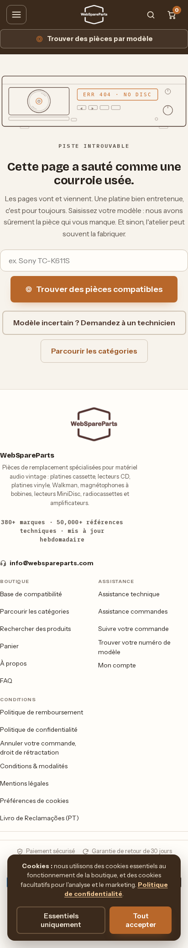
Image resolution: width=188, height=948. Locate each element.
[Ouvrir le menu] (16, 14)
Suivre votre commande (133, 628)
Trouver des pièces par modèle (100, 39)
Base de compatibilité (31, 594)
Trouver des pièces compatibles (99, 289)
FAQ (6, 680)
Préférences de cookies (34, 800)
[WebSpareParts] (94, 14)
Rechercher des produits (35, 628)
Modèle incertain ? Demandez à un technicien (94, 322)
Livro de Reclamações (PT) (39, 818)
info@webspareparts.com (52, 563)
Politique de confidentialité (39, 729)
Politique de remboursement (41, 712)
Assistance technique (129, 594)
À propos (13, 663)
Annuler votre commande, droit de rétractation (38, 748)
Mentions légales (24, 783)
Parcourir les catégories (94, 350)
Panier (9, 646)
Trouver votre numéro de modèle (134, 647)
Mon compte (117, 665)
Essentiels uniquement (61, 920)
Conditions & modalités (34, 766)
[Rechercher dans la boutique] (151, 15)
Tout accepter (140, 920)
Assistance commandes (132, 611)
